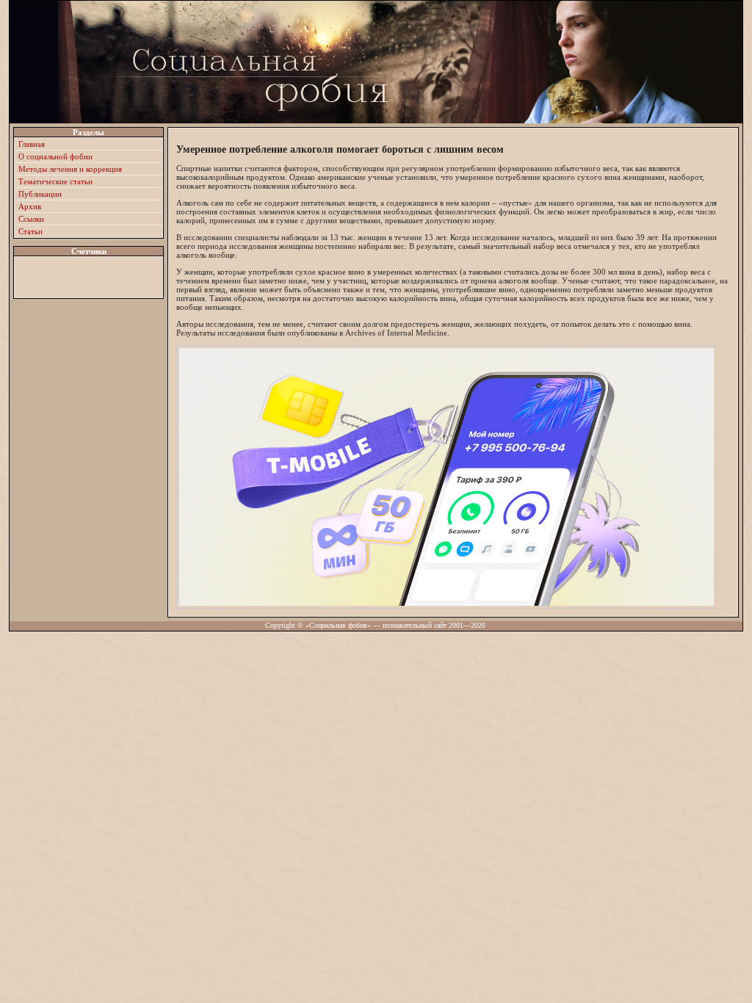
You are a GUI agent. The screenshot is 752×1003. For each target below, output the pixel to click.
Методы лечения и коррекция (70, 168)
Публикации (40, 193)
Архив (29, 206)
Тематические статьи (55, 181)
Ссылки (31, 218)
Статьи (30, 231)
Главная (31, 144)
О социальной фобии (55, 156)
